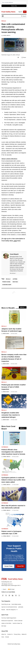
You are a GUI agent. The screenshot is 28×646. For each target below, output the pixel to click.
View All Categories (11, 609)
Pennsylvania (6, 281)
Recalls (3, 21)
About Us (3, 634)
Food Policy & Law (5, 604)
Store (2, 637)
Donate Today (8, 566)
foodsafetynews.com (6, 581)
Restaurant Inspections (7, 620)
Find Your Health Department (8, 618)
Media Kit (24, 634)
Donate (7, 637)
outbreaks (4, 447)
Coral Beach (6, 35)
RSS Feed (3, 626)
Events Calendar (18, 620)
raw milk (15, 281)
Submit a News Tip (17, 623)
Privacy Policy (17, 634)
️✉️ (3, 589)
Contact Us (10, 634)
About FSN (20, 566)
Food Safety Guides (16, 604)
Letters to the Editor (6, 623)
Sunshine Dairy (6, 284)
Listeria (15, 279)
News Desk (6, 333)
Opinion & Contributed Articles (9, 607)
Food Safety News (15, 644)
